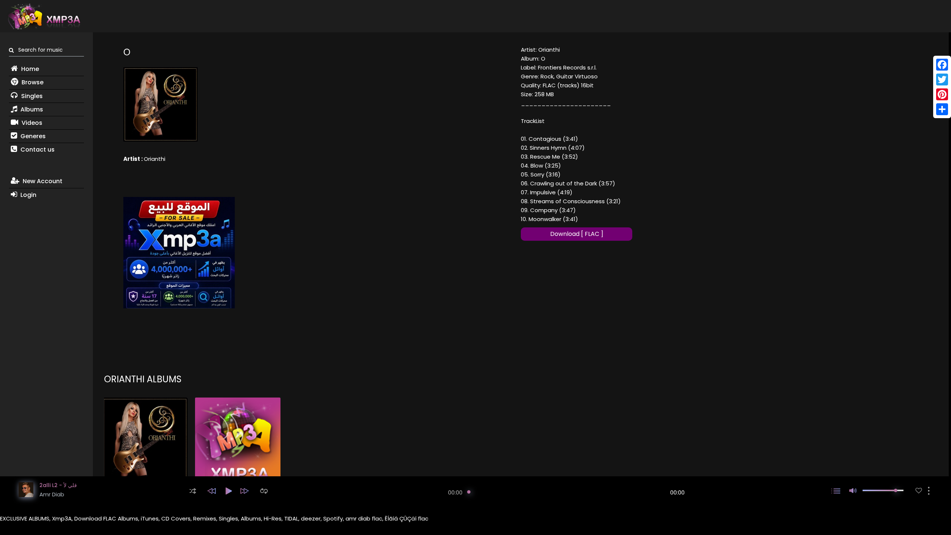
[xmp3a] (43, 16)
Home (29, 69)
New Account (41, 181)
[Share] (942, 109)
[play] (918, 490)
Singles (31, 96)
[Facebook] (942, 64)
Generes (32, 136)
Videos (31, 123)
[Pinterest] (942, 94)
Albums (31, 109)
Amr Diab (51, 494)
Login (27, 195)
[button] (193, 491)
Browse (31, 82)
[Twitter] (942, 79)
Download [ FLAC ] (576, 234)
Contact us (37, 149)
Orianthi (154, 159)
